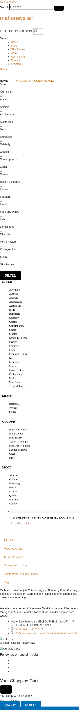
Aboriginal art (18, 56)
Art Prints (9, 540)
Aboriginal (14, 289)
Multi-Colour (16, 433)
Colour (8, 421)
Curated (13, 334)
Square (12, 412)
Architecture (15, 301)
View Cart (10, 705)
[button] (3, 38)
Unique (13, 503)
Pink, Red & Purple (19, 445)
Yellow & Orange (18, 441)
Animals (13, 297)
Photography (15, 374)
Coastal (13, 321)
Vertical (13, 408)
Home (14, 42)
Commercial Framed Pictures (21, 574)
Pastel (12, 457)
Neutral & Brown (18, 449)
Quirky (13, 495)
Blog (6, 582)
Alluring (13, 475)
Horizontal (14, 404)
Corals (12, 330)
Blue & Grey (16, 437)
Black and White (17, 429)
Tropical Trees (16, 386)
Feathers (13, 346)
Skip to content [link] (8, 2)
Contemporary (16, 325)
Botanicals (14, 313)
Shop (14, 45)
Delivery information (15, 565)
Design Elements (18, 338)
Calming (13, 479)
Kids (11, 358)
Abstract (13, 293)
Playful (13, 491)
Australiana (15, 305)
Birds (12, 309)
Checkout (30, 705)
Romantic (14, 499)
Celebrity (14, 317)
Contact (15, 60)
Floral (12, 350)
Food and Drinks (18, 354)
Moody (13, 487)
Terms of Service (13, 557)
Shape (7, 395)
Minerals (13, 366)
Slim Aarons (18, 49)
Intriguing (14, 483)
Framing (16, 64)
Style (14, 53)
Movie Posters (16, 370)
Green (12, 453)
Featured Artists (13, 548)
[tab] (39, 281)
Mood (7, 467)
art (17, 18)
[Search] (59, 8)
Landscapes (15, 362)
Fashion (13, 342)
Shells (12, 378)
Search (4, 7)
